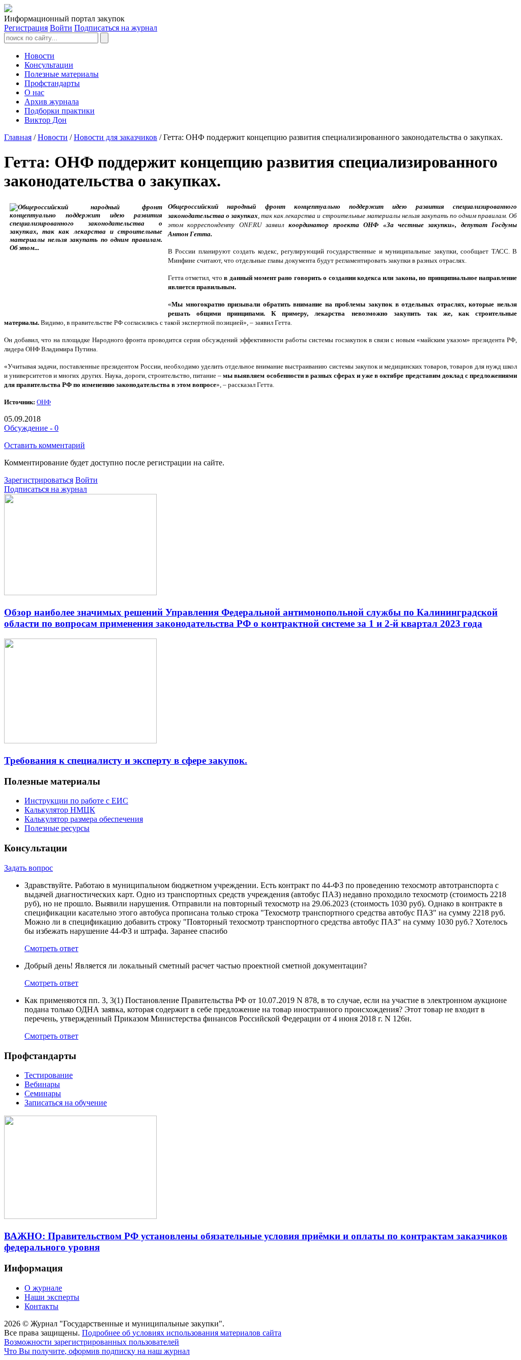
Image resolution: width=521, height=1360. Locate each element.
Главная (18, 137)
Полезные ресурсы (57, 828)
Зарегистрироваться (38, 480)
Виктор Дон (45, 120)
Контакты (41, 1306)
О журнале (43, 1288)
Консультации (48, 65)
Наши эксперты (51, 1297)
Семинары (42, 1093)
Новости (39, 55)
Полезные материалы (61, 74)
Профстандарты (52, 83)
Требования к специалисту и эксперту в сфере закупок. (125, 760)
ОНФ (44, 402)
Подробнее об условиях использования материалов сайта (181, 1332)
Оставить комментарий (44, 445)
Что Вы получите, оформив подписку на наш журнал (97, 1351)
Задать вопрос (28, 868)
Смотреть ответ (51, 948)
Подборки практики (59, 110)
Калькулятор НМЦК (59, 810)
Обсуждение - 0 (31, 428)
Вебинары (42, 1084)
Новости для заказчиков (115, 137)
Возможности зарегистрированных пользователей (91, 1342)
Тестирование (48, 1075)
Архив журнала (51, 101)
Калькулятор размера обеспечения (83, 819)
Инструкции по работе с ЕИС (76, 800)
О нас (34, 92)
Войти (61, 27)
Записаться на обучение (65, 1102)
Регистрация (26, 27)
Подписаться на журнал (115, 27)
